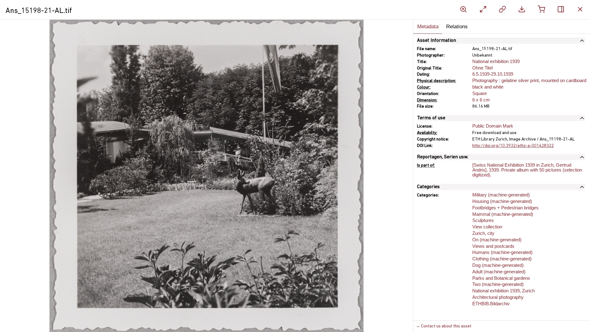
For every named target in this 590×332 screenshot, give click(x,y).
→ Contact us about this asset (443, 326)
